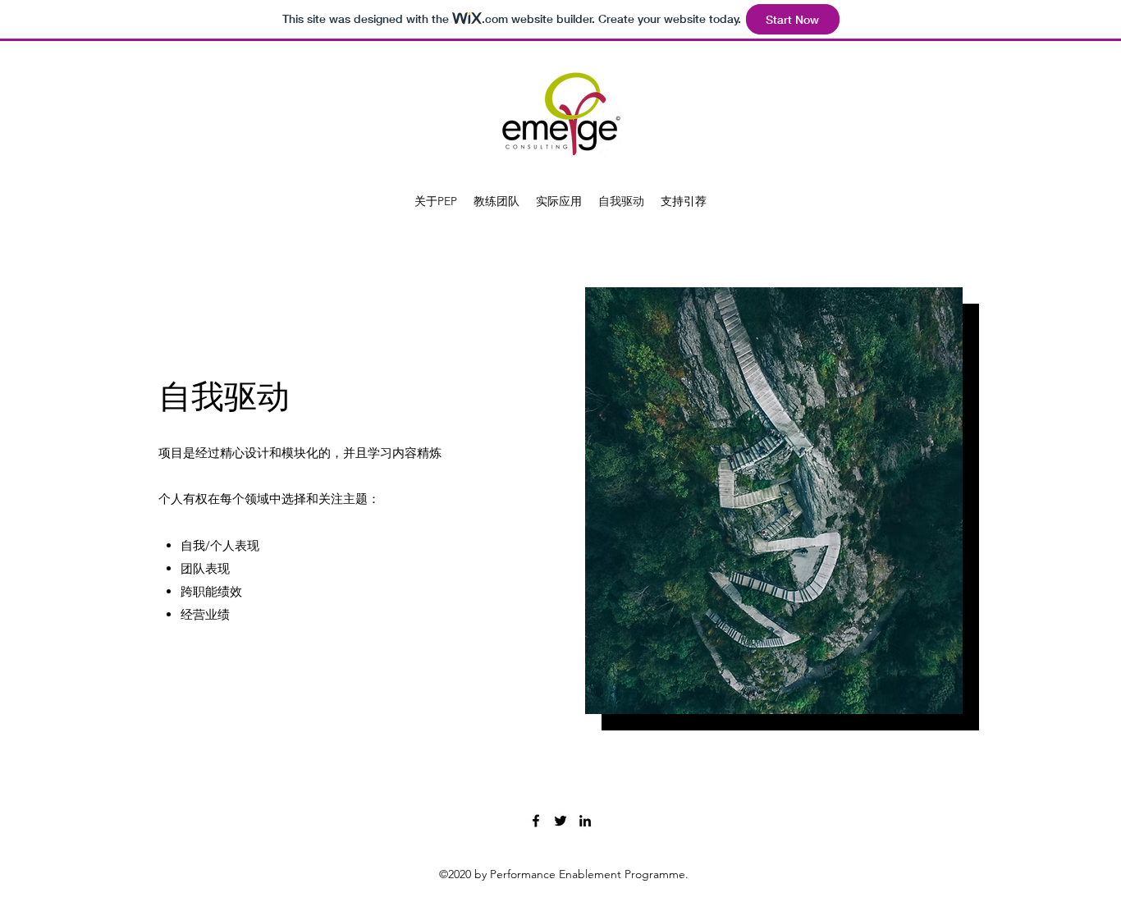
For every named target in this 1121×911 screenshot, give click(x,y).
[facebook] (536, 821)
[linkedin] (585, 821)
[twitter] (560, 821)
